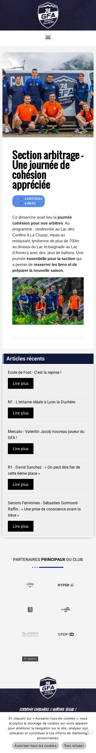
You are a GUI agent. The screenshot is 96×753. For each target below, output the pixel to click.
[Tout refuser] (88, 732)
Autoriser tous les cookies (36, 746)
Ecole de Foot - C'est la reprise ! (34, 372)
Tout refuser (74, 746)
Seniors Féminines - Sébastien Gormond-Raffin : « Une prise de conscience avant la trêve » (44, 509)
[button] (48, 37)
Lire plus (21, 383)
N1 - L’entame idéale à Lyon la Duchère (41, 402)
